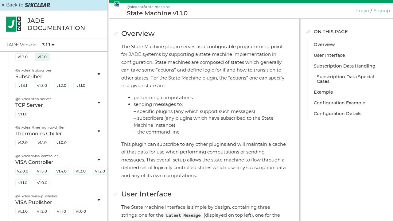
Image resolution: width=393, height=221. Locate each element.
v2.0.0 (22, 171)
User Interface (329, 55)
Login (362, 11)
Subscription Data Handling (344, 66)
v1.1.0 (42, 57)
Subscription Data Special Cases (345, 79)
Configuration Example (339, 102)
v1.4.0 (61, 171)
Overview (324, 44)
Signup (382, 11)
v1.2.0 (23, 57)
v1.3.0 (42, 85)
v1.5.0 (42, 171)
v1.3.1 (22, 85)
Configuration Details (337, 113)
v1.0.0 (61, 142)
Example (323, 92)
